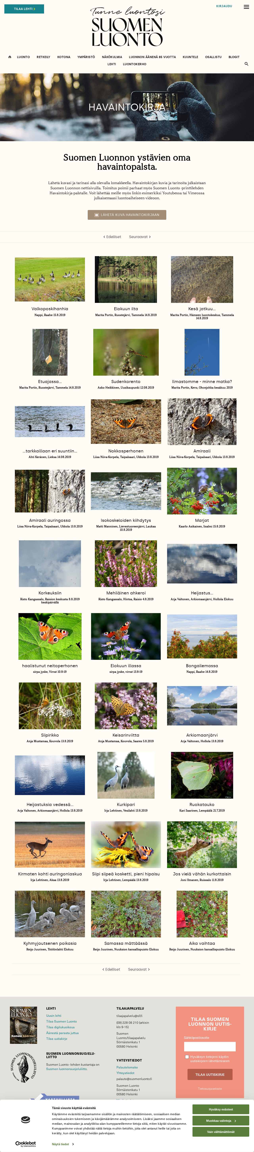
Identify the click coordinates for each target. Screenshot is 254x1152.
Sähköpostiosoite (196, 1038)
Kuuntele (190, 57)
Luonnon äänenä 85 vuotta (152, 57)
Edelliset (113, 237)
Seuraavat (138, 237)
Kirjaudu (224, 6)
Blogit (234, 57)
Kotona (63, 57)
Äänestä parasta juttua (62, 1032)
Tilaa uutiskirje (56, 1038)
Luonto (23, 57)
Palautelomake (127, 1067)
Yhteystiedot (125, 1072)
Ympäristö (86, 57)
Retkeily (43, 57)
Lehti (112, 64)
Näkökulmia (112, 57)
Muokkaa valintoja (218, 1120)
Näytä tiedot (60, 1144)
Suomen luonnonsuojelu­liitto (66, 1068)
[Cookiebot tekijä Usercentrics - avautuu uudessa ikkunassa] (25, 1144)
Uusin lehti (53, 1015)
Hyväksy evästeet (221, 1109)
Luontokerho (134, 64)
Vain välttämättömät (221, 1132)
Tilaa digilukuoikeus (60, 1027)
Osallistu (213, 57)
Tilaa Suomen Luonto (61, 1021)
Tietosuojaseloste (210, 1089)
